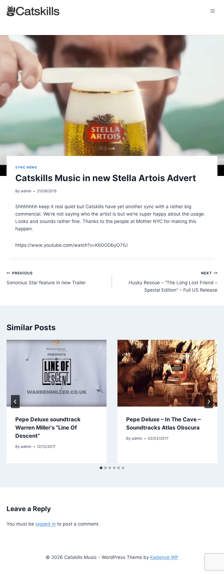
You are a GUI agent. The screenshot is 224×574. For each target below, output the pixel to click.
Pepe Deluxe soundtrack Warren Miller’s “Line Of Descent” (48, 427)
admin (26, 191)
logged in (46, 524)
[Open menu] (212, 11)
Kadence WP (164, 557)
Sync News (26, 167)
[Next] (208, 401)
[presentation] (57, 373)
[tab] (101, 467)
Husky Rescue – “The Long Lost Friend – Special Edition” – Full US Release (173, 282)
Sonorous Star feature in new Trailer (46, 278)
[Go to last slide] (15, 401)
